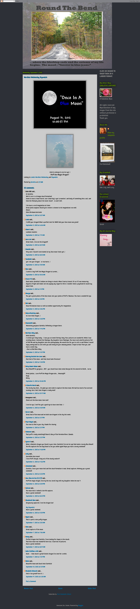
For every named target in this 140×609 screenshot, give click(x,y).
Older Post (92, 588)
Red (27, 303)
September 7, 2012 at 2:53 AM (35, 523)
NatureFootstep (31, 313)
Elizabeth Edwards (31, 571)
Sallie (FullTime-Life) (32, 551)
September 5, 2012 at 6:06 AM (35, 225)
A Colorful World (31, 385)
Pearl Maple (29, 422)
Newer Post (28, 588)
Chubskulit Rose (31, 500)
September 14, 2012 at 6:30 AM (36, 577)
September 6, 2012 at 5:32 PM (35, 474)
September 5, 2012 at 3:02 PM (35, 319)
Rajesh (28, 517)
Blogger (80, 605)
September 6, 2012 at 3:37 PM (35, 437)
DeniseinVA (29, 323)
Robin (27, 561)
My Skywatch (30, 507)
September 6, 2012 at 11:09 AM (35, 408)
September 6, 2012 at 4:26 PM (35, 462)
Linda (27, 219)
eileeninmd (29, 466)
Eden (27, 527)
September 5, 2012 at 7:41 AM (35, 235)
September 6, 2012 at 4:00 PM (35, 450)
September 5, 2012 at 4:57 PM (35, 352)
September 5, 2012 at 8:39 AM (35, 245)
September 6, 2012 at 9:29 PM (35, 513)
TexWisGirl (29, 259)
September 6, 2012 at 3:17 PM (35, 418)
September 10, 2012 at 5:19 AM (35, 567)
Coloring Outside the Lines (34, 356)
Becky (27, 537)
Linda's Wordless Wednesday (39, 177)
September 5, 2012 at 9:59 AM (35, 265)
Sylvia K (28, 442)
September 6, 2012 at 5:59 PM (35, 484)
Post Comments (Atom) (64, 594)
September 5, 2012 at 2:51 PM (35, 299)
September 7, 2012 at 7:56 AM (35, 532)
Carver (28, 412)
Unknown (28, 432)
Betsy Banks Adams (32, 366)
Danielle (28, 249)
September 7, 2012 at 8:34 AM (35, 547)
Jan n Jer (28, 239)
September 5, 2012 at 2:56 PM (35, 309)
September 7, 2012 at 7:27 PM (35, 557)
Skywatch (54, 177)
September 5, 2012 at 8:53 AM (35, 255)
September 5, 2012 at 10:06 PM (36, 381)
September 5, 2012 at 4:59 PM (35, 362)
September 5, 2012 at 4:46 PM (35, 329)
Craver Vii (29, 279)
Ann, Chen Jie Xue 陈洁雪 (34, 478)
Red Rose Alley (30, 333)
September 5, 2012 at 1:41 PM (35, 289)
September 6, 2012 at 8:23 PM (35, 496)
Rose (27, 269)
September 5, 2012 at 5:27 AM (35, 215)
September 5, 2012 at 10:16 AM (35, 275)
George (28, 293)
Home (60, 588)
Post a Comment (31, 581)
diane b (28, 229)
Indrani (28, 488)
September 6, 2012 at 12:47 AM (36, 393)
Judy (27, 454)
